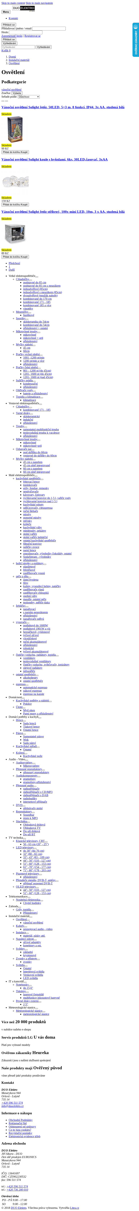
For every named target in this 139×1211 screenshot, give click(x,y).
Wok (26, 739)
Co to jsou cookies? (20, 1129)
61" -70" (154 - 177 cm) (37, 867)
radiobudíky (30, 798)
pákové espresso (32, 690)
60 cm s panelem (32, 468)
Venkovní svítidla (33, 974)
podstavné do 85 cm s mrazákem (41, 285)
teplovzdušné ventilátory (37, 661)
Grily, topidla (23, 909)
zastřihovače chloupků (36, 592)
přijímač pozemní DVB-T (38, 883)
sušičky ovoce (31, 547)
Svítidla (20, 965)
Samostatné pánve (33, 736)
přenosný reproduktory (36, 772)
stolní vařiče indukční (35, 537)
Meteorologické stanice (29, 1010)
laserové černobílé (33, 994)
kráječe (27, 524)
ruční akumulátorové (35, 641)
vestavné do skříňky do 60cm (40, 455)
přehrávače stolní (33, 808)
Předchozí (14, 263)
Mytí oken (29, 710)
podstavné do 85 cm (34, 282)
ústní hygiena (30, 579)
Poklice (27, 703)
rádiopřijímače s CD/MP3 (37, 791)
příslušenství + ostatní (35, 328)
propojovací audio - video (37, 929)
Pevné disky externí (27, 1001)
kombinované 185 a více (37, 305)
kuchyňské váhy (32, 527)
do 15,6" (28, 987)
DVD (19, 805)
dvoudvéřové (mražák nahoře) (40, 295)
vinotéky (28, 308)
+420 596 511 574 (12, 1102)
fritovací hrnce (31, 481)
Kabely (20, 925)
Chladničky (22, 279)
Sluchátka (21, 821)
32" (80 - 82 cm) (32, 854)
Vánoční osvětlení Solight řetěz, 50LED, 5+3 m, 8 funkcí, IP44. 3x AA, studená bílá (63, 107)
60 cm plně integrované (36, 471)
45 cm (26, 347)
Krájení (20, 752)
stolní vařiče (30, 533)
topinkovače (30, 484)
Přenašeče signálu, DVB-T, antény (36, 880)
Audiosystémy (24, 762)
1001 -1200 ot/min (33, 357)
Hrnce (19, 720)
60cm (26, 351)
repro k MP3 (30, 818)
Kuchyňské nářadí (26, 746)
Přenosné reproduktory (29, 769)
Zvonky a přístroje (26, 958)
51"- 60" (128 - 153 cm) (37, 863)
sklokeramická (31, 416)
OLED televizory (26, 886)
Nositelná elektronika (28, 899)
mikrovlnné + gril (33, 337)
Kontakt (13, 18)
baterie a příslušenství (35, 393)
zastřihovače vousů (34, 573)
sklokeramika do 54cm (36, 321)
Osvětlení (21, 919)
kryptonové (29, 955)
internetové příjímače (35, 801)
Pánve (19, 733)
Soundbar (28, 814)
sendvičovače (31, 491)
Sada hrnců (29, 723)
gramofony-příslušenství (37, 782)
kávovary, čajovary (34, 494)
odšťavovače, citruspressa (37, 507)
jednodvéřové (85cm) (35, 289)
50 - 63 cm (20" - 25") (36, 844)
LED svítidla (30, 978)
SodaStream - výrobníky (37, 556)
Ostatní (27, 749)
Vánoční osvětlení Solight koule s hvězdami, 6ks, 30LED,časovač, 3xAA (54, 159)
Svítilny (20, 948)
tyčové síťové (31, 635)
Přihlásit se (9, 24)
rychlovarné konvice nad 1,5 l (40, 501)
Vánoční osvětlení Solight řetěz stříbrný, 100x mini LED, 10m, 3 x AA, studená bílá (63, 212)
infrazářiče (29, 671)
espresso (21, 684)
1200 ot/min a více (33, 360)
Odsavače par (23, 449)
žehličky (21, 605)
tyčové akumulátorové (36, 651)
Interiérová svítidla (33, 971)
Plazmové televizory (27, 873)
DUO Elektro (18, 1207)
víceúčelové (30, 638)
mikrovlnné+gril (32, 445)
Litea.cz (74, 1207)
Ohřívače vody (24, 390)
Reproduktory (24, 811)
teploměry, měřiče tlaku (36, 602)
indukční (28, 419)
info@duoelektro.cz (12, 1106)
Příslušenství (30, 912)
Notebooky (22, 984)
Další (12, 269)
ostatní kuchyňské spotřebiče (39, 540)
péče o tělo (22, 576)
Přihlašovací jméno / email (16, 28)
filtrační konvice (32, 543)
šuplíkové (28, 315)
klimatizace (29, 400)
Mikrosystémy (31, 765)
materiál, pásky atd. (34, 935)
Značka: (6, 93)
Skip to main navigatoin (39, 3)
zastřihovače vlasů (33, 589)
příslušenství (30, 341)
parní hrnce (29, 550)
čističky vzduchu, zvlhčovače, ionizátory (46, 664)
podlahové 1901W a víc (36, 628)
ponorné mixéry (32, 517)
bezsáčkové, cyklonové (36, 631)
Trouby (20, 426)
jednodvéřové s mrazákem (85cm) (42, 292)
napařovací (29, 609)
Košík (5, 50)
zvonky (27, 961)
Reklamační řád (18, 1123)
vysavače (21, 622)
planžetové (29, 566)
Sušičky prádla (24, 380)
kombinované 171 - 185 (36, 302)
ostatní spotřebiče (26, 674)
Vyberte (17, 93)
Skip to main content (13, 3)
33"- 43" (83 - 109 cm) (36, 857)
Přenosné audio (24, 785)
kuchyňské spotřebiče (28, 478)
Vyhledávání (9, 43)
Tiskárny (21, 991)
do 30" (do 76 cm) (33, 850)
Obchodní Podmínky (21, 1120)
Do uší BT (29, 834)
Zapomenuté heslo (11, 35)
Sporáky (21, 318)
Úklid (19, 707)
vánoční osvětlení (11, 89)
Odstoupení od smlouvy (22, 1126)
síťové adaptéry (32, 942)
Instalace (21, 932)
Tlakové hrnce (31, 726)
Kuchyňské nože (32, 756)
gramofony (29, 778)
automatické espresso (35, 687)
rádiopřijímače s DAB (35, 795)
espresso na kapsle (33, 693)
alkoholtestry (30, 677)
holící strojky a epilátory (29, 563)
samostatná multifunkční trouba (41, 429)
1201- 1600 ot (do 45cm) (37, 373)
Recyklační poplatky (20, 1133)
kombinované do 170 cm (37, 298)
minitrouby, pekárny (34, 530)
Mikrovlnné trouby (26, 331)
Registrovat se (32, 35)
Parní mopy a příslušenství (38, 713)
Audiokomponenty (26, 775)
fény (25, 582)
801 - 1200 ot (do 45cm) (37, 370)
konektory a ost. (32, 945)
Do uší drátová (31, 831)
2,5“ (25, 1004)
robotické (28, 648)
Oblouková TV (32, 827)
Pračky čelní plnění (27, 367)
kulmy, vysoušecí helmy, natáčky (42, 586)
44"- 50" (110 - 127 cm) (37, 860)
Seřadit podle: (9, 96)
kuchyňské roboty (33, 504)
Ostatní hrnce (30, 729)
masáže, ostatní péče (34, 599)
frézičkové (29, 569)
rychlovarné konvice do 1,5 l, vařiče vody (47, 498)
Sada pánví (29, 742)
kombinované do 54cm (36, 324)
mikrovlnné (29, 334)
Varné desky (23, 413)
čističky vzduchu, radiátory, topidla (36, 654)
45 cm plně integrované (36, 465)
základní (28, 952)
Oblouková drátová (34, 824)
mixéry (27, 514)
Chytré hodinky (32, 903)
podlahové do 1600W (35, 625)
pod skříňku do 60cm (35, 452)
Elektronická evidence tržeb (24, 1136)
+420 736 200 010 (17, 1189)
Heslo (4, 32)
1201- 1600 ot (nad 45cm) (38, 377)
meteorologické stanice (36, 1014)
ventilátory (29, 658)
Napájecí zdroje (25, 938)
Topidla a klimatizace (28, 396)
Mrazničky (22, 311)
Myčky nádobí (24, 344)
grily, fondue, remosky (36, 488)
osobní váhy (30, 596)
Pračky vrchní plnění (28, 354)
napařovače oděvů (33, 618)
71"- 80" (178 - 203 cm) (37, 870)
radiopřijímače (31, 788)
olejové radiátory (32, 667)
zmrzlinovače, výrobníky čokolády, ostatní (47, 553)
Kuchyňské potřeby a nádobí (32, 700)
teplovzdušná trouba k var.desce (41, 432)
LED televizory (25, 847)
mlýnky (27, 520)
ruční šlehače (30, 511)
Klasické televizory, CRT (30, 840)
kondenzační (30, 383)
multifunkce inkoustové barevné (41, 997)
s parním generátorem (35, 612)
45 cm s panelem (32, 462)
